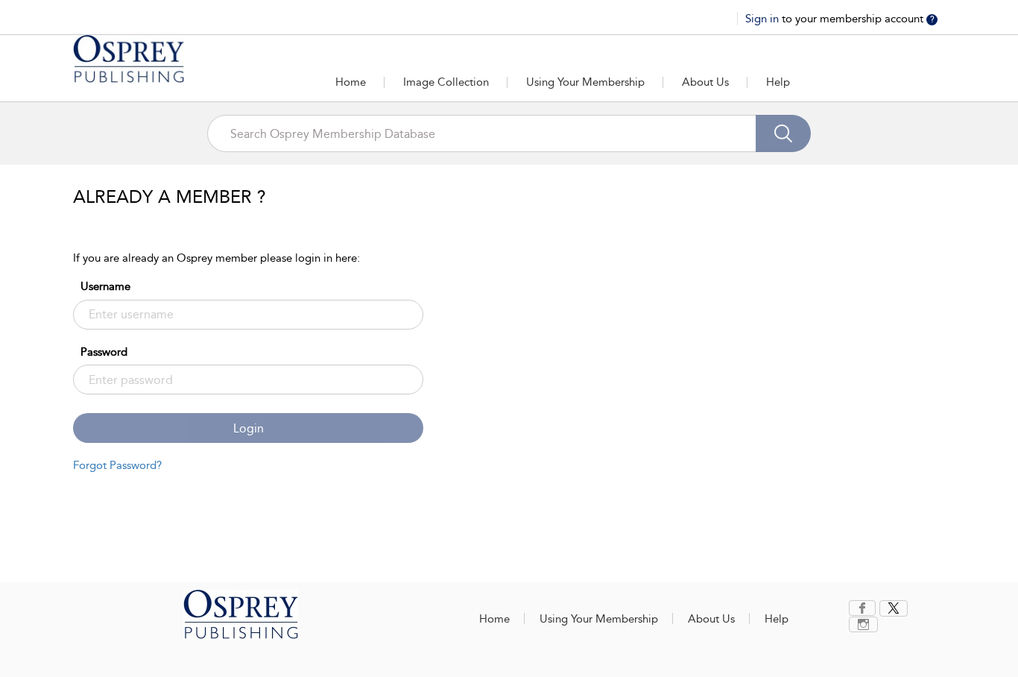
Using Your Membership (585, 82)
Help (778, 82)
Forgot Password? (117, 465)
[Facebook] (862, 608)
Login (248, 428)
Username (105, 286)
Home (350, 82)
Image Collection (446, 82)
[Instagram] (863, 624)
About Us (705, 82)
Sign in (763, 18)
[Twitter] (893, 608)
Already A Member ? (169, 197)
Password (103, 352)
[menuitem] (864, 608)
